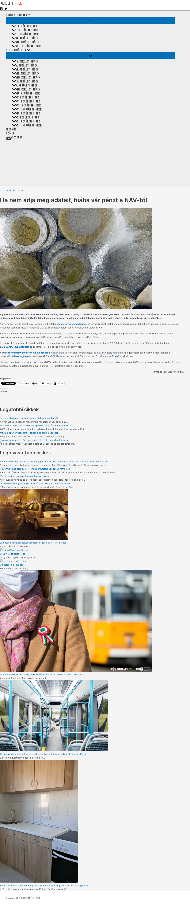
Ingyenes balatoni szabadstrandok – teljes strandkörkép (29, 418)
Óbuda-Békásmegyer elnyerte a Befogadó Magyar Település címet (35, 483)
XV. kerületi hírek (27, 97)
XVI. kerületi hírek (28, 101)
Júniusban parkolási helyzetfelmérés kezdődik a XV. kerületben (33, 542)
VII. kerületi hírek (27, 73)
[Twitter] (5, 9)
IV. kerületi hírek (27, 61)
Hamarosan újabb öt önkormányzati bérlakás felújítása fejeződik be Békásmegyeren (44, 885)
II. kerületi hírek (27, 30)
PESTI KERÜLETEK (16, 50)
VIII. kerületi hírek (28, 77)
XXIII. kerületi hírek (29, 125)
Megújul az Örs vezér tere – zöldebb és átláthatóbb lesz (29, 432)
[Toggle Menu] (90, 20)
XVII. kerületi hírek (28, 105)
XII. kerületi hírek (27, 42)
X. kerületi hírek (27, 85)
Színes (10, 133)
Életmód (11, 129)
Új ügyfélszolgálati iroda (12, 553)
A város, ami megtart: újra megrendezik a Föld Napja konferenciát (34, 440)
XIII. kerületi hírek (28, 89)
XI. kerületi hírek (27, 38)
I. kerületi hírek (26, 26)
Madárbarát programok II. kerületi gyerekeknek (24, 476)
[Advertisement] (92, 164)
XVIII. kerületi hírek (29, 109)
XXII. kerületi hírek (28, 46)
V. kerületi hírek (26, 65)
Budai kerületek (16, 15)
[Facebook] (1, 9)
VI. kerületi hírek (27, 69)
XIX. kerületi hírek (28, 113)
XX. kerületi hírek (27, 117)
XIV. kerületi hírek (28, 93)
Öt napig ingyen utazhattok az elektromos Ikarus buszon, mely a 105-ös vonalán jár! (43, 754)
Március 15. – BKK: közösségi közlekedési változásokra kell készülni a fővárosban (42, 674)
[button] (29, 15)
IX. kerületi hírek (27, 81)
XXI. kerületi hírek (28, 121)
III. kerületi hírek (27, 34)
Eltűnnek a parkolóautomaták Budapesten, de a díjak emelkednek (34, 425)
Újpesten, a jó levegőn (11, 564)
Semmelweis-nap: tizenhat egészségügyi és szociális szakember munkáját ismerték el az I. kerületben (54, 461)
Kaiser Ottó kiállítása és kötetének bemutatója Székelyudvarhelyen (35, 468)
